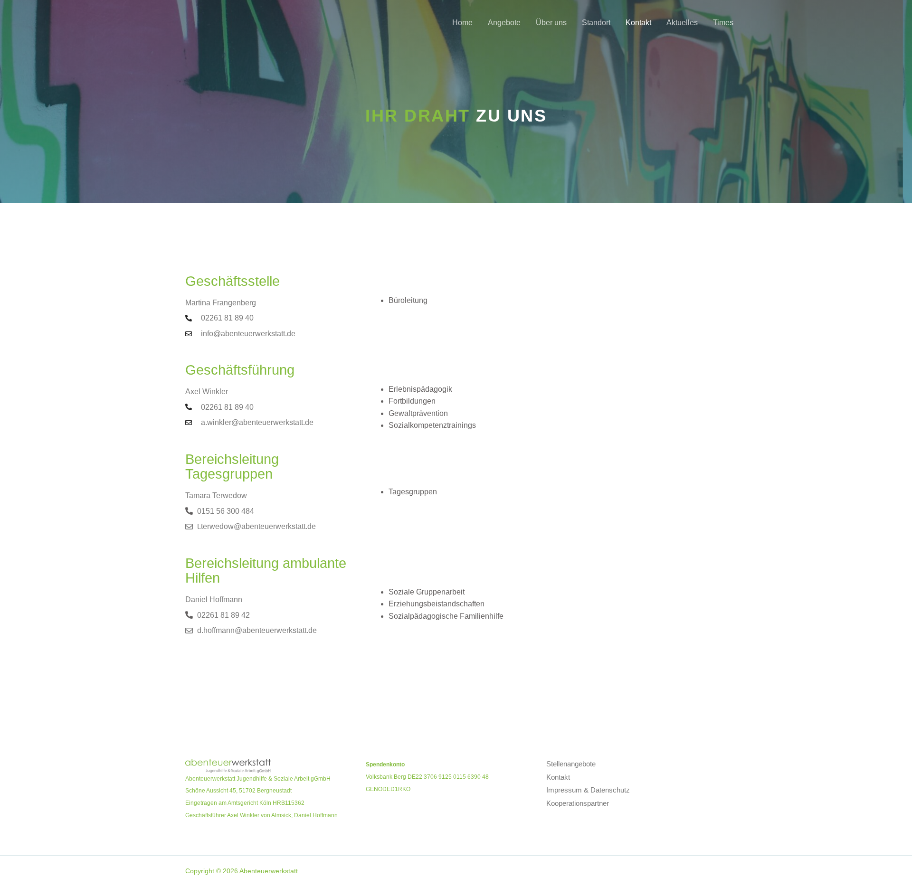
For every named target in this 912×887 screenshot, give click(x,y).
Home (462, 23)
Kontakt (638, 23)
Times (723, 23)
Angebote (504, 23)
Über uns (551, 23)
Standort (596, 23)
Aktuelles (682, 23)
